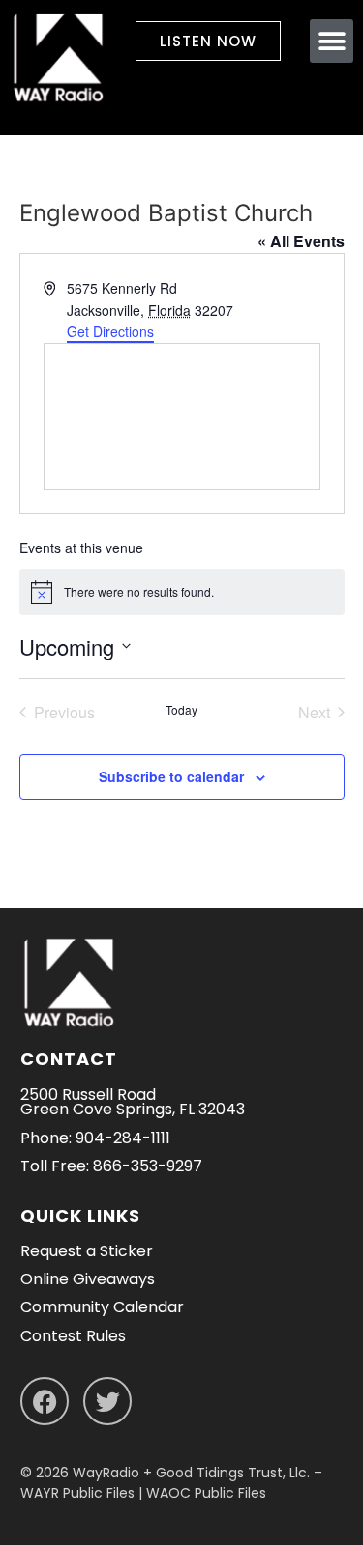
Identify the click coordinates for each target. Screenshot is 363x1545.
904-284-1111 (123, 1138)
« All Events (301, 241)
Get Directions (110, 331)
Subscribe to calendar (171, 776)
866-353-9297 (147, 1166)
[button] (331, 41)
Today (181, 709)
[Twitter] (107, 1401)
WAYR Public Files (77, 1493)
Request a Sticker (86, 1251)
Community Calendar (102, 1307)
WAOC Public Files (206, 1493)
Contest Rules (73, 1336)
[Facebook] (44, 1401)
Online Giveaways (87, 1279)
